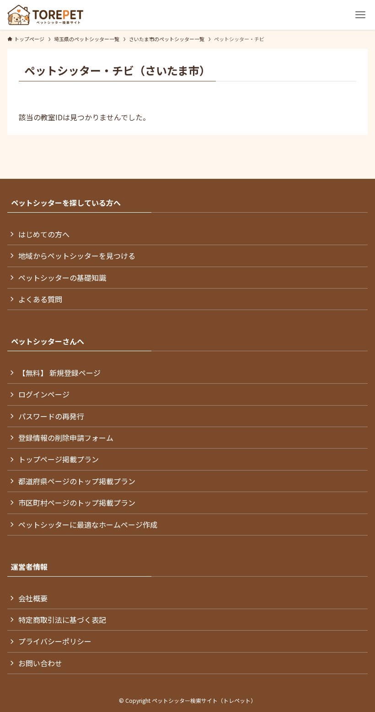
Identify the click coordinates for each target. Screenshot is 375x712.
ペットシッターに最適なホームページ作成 (87, 524)
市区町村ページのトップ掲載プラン (76, 502)
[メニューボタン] (360, 15)
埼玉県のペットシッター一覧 (86, 39)
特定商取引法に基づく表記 (62, 619)
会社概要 (33, 598)
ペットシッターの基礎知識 (62, 277)
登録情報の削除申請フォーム (65, 437)
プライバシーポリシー (54, 641)
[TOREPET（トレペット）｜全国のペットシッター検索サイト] (45, 15)
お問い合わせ (40, 663)
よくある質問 (40, 299)
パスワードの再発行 (51, 416)
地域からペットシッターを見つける (76, 255)
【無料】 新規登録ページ (59, 372)
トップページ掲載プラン (58, 459)
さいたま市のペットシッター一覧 (166, 39)
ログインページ (44, 394)
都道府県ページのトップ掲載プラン (76, 481)
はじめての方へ (44, 234)
